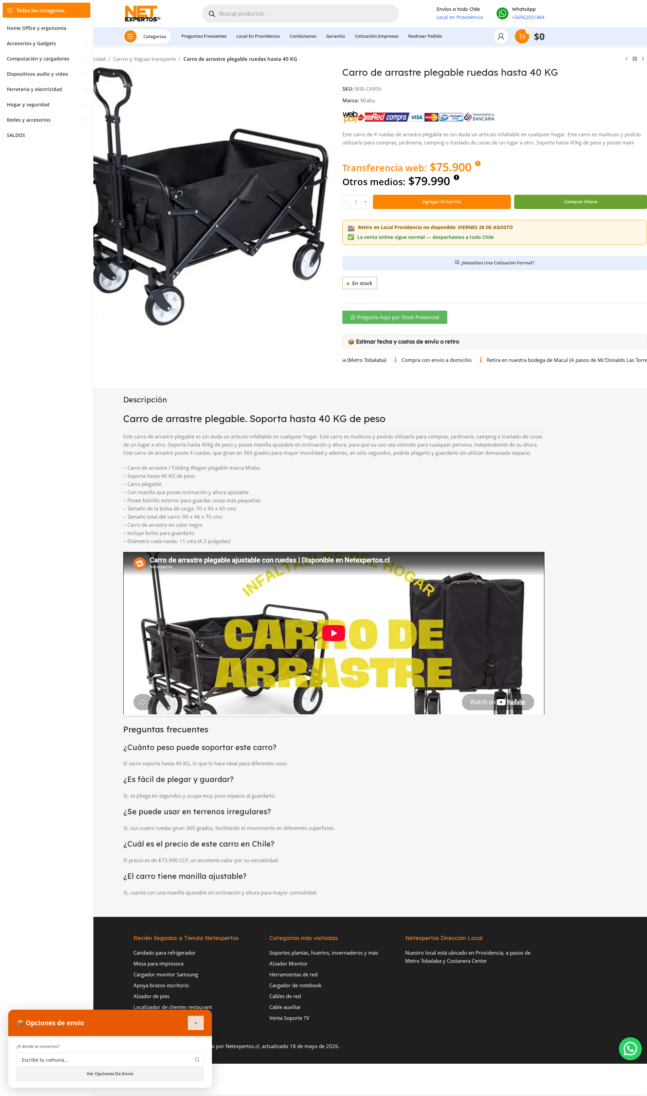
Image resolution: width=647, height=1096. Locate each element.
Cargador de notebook (295, 985)
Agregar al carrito (442, 201)
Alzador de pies (151, 996)
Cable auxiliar (285, 1007)
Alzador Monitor (288, 963)
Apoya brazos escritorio (161, 985)
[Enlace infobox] (520, 13)
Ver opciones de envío (110, 1074)
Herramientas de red (293, 974)
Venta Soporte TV (289, 1017)
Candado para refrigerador (164, 952)
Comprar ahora (580, 201)
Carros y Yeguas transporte (144, 58)
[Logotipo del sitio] (144, 13)
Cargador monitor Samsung (165, 974)
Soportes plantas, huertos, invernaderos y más (323, 952)
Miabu (367, 100)
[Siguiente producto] (643, 59)
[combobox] (110, 1059)
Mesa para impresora (158, 963)
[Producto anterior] (627, 59)
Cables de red (285, 996)
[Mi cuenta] (500, 36)
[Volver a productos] (635, 59)
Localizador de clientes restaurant (172, 1007)
